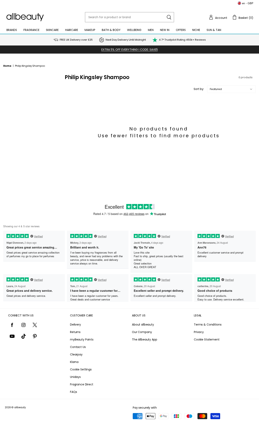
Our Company (142, 332)
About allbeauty (143, 324)
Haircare (71, 30)
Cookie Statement (207, 339)
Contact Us (78, 347)
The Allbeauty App (144, 339)
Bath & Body (111, 30)
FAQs (73, 392)
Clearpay (76, 354)
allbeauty (20, 407)
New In (164, 30)
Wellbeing (134, 30)
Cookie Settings (81, 369)
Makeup (90, 30)
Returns (75, 332)
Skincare (52, 30)
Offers (181, 30)
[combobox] (129, 17)
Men (151, 30)
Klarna (74, 362)
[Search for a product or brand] (169, 17)
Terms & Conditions (207, 324)
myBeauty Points (81, 339)
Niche (196, 30)
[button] (218, 17)
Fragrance (31, 30)
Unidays (75, 377)
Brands (11, 30)
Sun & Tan (214, 30)
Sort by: (199, 89)
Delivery (75, 324)
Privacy (199, 332)
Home (7, 66)
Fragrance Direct (81, 384)
